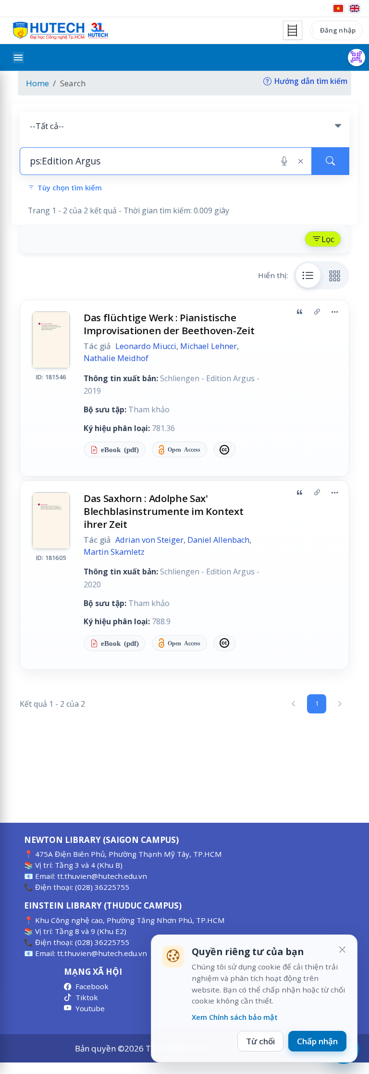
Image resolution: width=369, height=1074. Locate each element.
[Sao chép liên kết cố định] (317, 312)
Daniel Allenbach (218, 540)
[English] (354, 8)
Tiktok (86, 997)
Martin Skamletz (114, 552)
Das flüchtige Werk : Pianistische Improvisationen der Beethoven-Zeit (169, 324)
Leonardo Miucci (145, 346)
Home (37, 83)
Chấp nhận (317, 1041)
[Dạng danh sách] (308, 275)
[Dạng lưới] (334, 275)
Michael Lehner (208, 346)
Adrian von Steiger (149, 540)
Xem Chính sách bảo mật (235, 1017)
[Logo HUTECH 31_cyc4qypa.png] (60, 31)
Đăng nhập (338, 30)
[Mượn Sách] (356, 57)
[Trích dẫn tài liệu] (299, 312)
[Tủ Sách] (292, 30)
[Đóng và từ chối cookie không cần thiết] (342, 950)
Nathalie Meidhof (116, 358)
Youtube (90, 1008)
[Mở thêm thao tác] (334, 312)
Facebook (92, 986)
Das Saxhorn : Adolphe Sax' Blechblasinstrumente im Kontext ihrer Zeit (164, 511)
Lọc (327, 239)
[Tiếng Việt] (338, 8)
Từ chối (260, 1041)
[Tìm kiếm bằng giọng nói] (284, 161)
